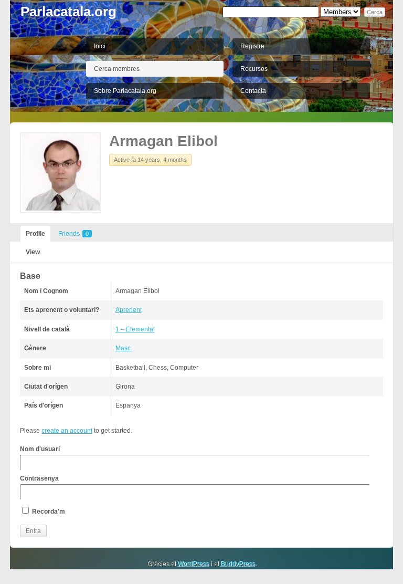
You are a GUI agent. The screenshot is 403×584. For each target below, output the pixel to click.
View (33, 252)
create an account (66, 430)
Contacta (253, 91)
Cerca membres (117, 68)
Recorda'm (47, 511)
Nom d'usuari (40, 449)
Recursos (254, 68)
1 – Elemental (135, 329)
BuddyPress (237, 563)
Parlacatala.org (68, 11)
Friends (73, 233)
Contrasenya (39, 478)
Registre (252, 46)
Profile (35, 233)
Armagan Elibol (163, 141)
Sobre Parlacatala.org (125, 91)
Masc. (123, 348)
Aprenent (128, 310)
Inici (99, 46)
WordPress (193, 563)
